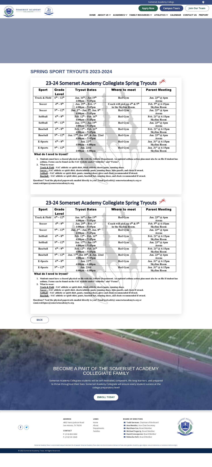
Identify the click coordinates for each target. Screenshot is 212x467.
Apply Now (148, 8)
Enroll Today (106, 397)
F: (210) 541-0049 (70, 437)
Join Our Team (197, 8)
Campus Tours (171, 8)
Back (40, 319)
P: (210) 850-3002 (70, 434)
